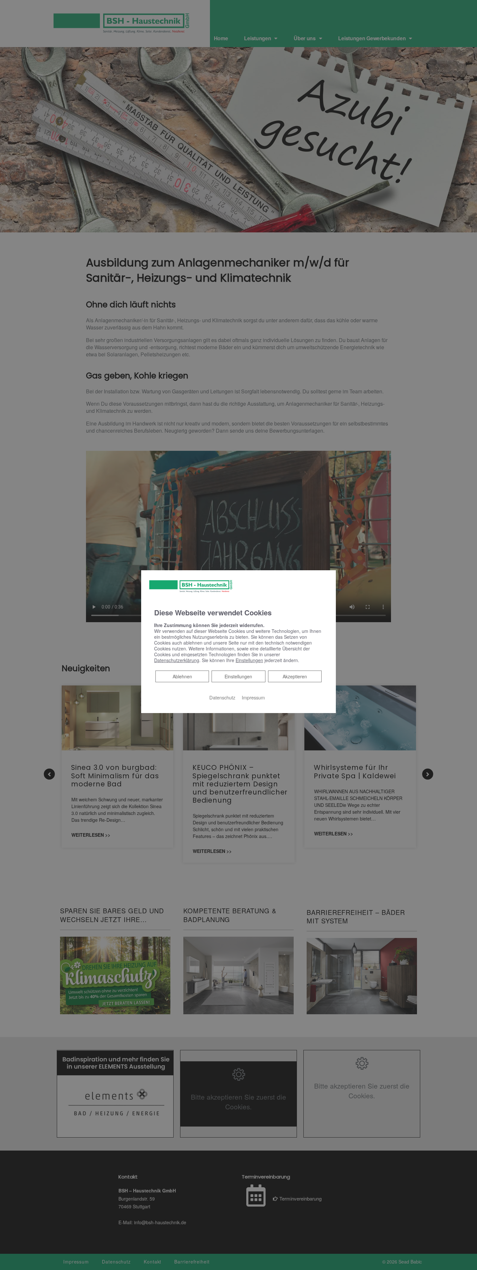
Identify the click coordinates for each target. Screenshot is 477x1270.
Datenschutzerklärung (176, 660)
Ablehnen (182, 676)
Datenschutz (222, 697)
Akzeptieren (295, 676)
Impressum (253, 697)
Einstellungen (238, 676)
